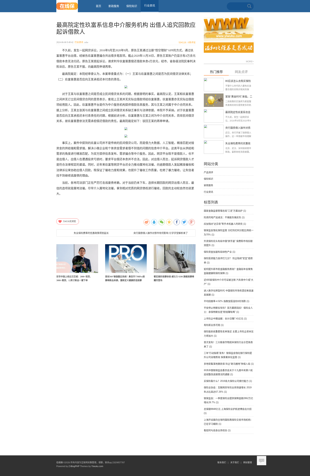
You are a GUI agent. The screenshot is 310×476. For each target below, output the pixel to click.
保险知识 (131, 6)
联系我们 (221, 462)
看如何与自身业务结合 (217, 430)
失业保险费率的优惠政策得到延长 (91, 233)
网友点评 (241, 72)
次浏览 (69, 221)
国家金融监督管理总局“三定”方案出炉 (225, 210)
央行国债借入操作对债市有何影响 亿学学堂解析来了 (160, 233)
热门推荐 (216, 72)
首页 (98, 6)
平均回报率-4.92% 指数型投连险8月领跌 (226, 301)
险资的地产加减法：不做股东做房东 (224, 217)
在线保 (59, 462)
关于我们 (234, 462)
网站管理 (247, 462)
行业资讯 (79, 42)
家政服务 (113, 6)
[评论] (261, 460)
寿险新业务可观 (214, 325)
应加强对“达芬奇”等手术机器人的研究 (225, 223)
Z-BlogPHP (74, 466)
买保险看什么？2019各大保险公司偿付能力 (228, 381)
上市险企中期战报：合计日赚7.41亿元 (225, 318)
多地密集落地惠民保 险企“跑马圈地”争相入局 (229, 363)
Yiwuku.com (97, 466)
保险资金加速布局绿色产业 (219, 251)
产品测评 (208, 172)
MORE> (250, 61)
